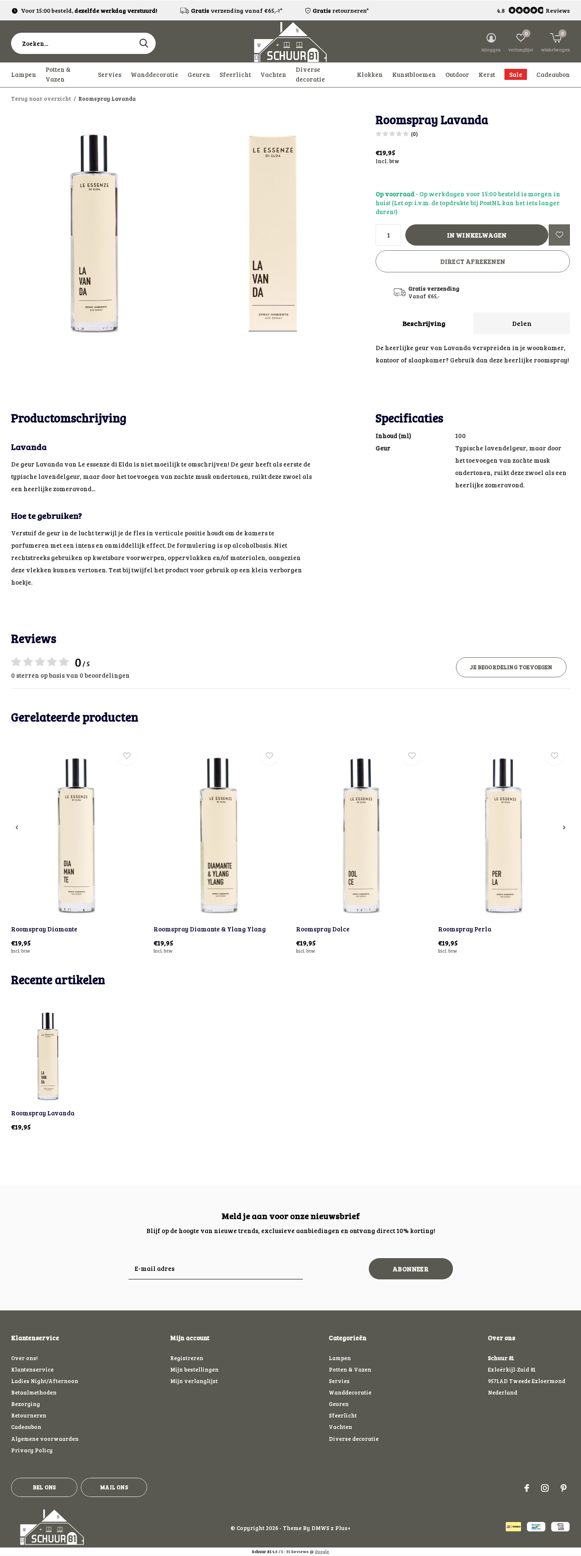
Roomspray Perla (464, 929)
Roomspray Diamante (44, 929)
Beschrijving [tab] (423, 323)
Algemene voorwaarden (45, 1439)
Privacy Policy (32, 1450)
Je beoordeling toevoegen (511, 667)
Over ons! (24, 1358)
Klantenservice (32, 1369)
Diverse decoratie (310, 74)
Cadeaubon (553, 74)
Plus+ (342, 1528)
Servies (109, 74)
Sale (515, 74)
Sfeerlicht (235, 74)
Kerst (486, 74)
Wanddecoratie (154, 74)
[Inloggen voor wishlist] (559, 235)
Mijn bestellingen (194, 1369)
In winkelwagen (477, 235)
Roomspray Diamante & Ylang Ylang (210, 929)
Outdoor (457, 74)
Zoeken (144, 43)
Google (322, 1551)
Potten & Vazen (58, 74)
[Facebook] (526, 1488)
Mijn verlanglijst (194, 1381)
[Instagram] (545, 1488)
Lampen (23, 74)
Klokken (370, 74)
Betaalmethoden (34, 1392)
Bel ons (44, 1487)
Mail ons (114, 1487)
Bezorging (25, 1404)
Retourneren (28, 1415)
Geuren (199, 74)
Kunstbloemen (414, 74)
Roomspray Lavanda (42, 1113)
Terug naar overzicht (41, 98)
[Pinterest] (564, 1488)
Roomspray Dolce (323, 929)
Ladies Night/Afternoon (44, 1381)
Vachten (273, 74)
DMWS (320, 1528)
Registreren (186, 1358)
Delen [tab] (522, 323)
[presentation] (17, 827)
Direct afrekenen (472, 261)
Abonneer (411, 1269)
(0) (414, 134)
